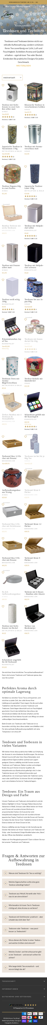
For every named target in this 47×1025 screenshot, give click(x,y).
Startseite (18, 26)
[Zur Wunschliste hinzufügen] (3, 85)
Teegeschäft (9, 981)
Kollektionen (27, 26)
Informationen (10, 989)
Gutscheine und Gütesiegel (17, 996)
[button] (12, 118)
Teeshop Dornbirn (23, 7)
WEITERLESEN (23, 65)
